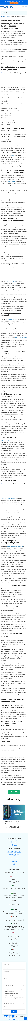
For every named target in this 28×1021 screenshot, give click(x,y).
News (14, 864)
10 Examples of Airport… (12, 821)
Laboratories (14, 845)
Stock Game (14, 855)
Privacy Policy (12, 1017)
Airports (8, 16)
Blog (14, 863)
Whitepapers (14, 861)
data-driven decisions (21, 337)
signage (13, 155)
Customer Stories (14, 866)
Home (3, 16)
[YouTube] (16, 1020)
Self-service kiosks (6, 441)
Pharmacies (14, 842)
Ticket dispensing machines (8, 498)
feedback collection (12, 319)
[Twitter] (12, 1020)
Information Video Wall (14, 851)
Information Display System (14, 852)
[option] (14, 817)
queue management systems (15, 546)
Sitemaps (17, 1017)
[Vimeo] (14, 1020)
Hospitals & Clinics (14, 841)
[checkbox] (9, 990)
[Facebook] (9, 1020)
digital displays (12, 181)
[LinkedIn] (19, 1020)
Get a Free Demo (14, 3)
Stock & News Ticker (14, 854)
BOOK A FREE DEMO (14, 792)
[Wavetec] (7, 7)
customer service (11, 281)
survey (8, 49)
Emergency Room (14, 844)
